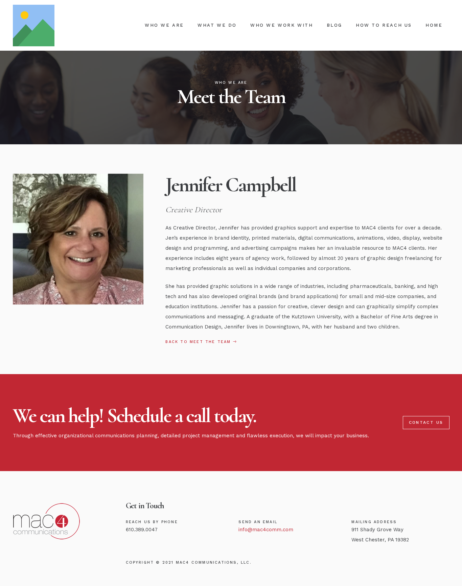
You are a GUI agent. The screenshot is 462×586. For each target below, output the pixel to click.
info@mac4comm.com (265, 530)
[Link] (33, 25)
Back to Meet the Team (199, 342)
